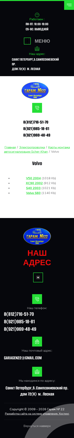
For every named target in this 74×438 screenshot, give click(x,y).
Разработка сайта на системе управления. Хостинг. (37, 414)
